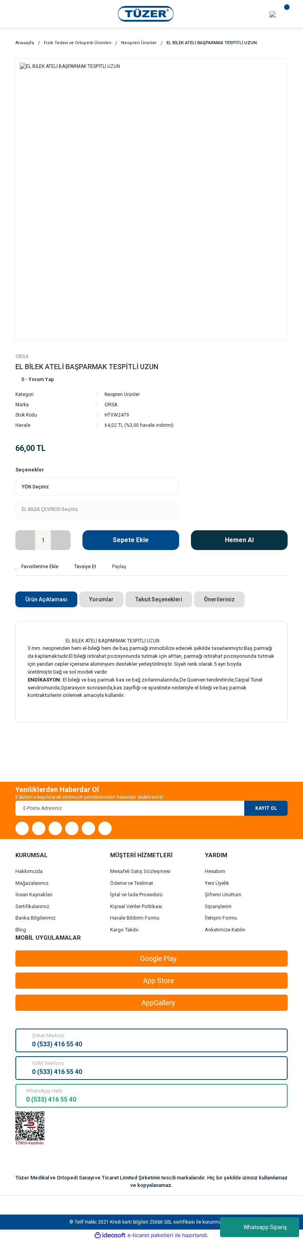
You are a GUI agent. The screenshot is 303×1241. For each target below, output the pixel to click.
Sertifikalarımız (32, 906)
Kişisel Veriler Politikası (136, 906)
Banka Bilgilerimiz (35, 918)
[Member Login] (272, 14)
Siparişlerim (218, 906)
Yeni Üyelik (217, 883)
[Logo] (146, 13)
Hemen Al (239, 540)
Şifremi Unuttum (223, 894)
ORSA (22, 356)
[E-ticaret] (150, 1235)
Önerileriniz (219, 599)
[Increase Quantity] (61, 540)
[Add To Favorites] (36, 566)
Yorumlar (101, 599)
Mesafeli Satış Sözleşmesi (140, 871)
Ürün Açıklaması (46, 599)
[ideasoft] (110, 1235)
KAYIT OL (266, 808)
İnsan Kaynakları (33, 894)
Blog (20, 930)
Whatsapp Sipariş (265, 1227)
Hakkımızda (29, 871)
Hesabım (215, 871)
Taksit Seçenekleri (158, 599)
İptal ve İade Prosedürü (136, 894)
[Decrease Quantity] (25, 540)
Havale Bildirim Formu (134, 918)
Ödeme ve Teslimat (131, 883)
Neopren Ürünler (122, 394)
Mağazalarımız (32, 883)
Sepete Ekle (131, 540)
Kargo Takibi (124, 930)
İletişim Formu (221, 918)
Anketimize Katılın (225, 930)
